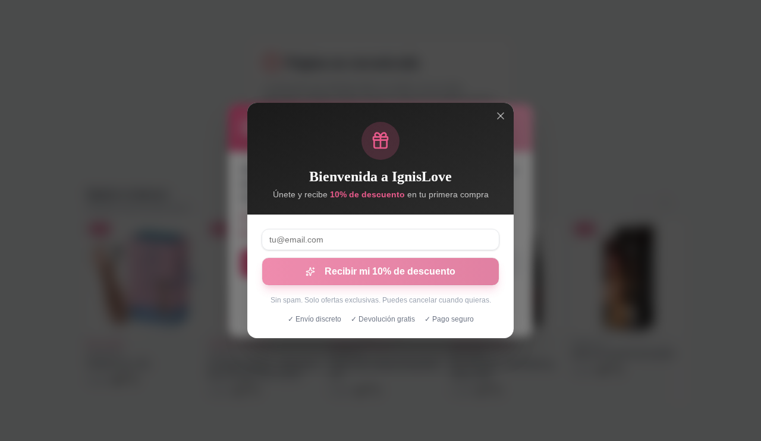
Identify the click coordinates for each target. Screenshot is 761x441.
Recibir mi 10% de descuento (390, 271)
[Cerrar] (501, 116)
